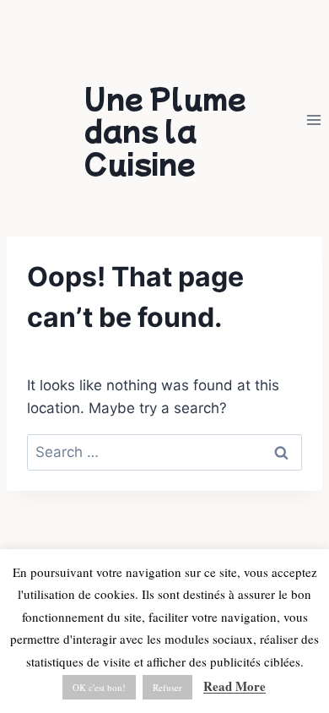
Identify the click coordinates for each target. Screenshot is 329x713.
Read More (234, 686)
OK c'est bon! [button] (99, 687)
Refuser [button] (167, 687)
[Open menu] (313, 119)
